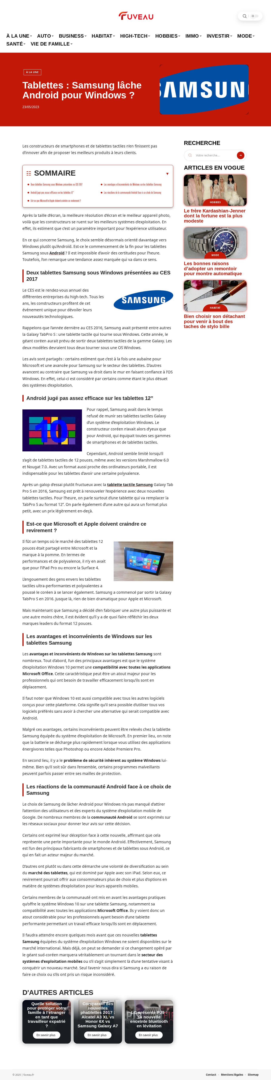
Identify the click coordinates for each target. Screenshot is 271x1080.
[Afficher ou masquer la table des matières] (122, 173)
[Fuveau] (135, 16)
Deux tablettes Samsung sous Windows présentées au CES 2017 (57, 184)
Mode (215, 255)
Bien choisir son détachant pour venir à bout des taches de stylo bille (214, 321)
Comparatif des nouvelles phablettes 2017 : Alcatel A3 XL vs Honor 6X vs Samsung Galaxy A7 (98, 1014)
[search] (244, 16)
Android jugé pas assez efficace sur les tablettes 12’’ (52, 192)
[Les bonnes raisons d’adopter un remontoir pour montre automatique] (215, 243)
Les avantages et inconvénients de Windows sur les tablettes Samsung (132, 184)
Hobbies (215, 202)
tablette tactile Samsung (130, 484)
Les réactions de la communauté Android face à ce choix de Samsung (132, 192)
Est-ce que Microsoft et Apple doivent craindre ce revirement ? (56, 200)
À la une (32, 72)
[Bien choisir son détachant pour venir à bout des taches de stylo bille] (215, 295)
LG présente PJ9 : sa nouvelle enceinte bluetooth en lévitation (149, 1019)
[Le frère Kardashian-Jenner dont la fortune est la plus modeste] (215, 190)
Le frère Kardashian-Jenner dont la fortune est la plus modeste (214, 216)
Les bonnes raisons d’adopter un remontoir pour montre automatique (213, 268)
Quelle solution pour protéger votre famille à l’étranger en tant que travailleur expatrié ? (46, 1014)
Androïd (56, 253)
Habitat (215, 307)
